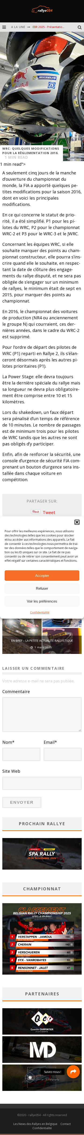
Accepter (42, 576)
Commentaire (16, 691)
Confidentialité (39, 612)
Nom (8, 742)
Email (50, 742)
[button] (77, 522)
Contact (65, 1124)
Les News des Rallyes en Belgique (35, 1124)
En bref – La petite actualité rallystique (42, 640)
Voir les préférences (42, 601)
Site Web (11, 771)
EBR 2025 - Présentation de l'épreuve (57, 27)
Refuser (42, 588)
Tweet (49, 512)
